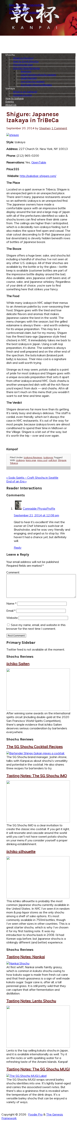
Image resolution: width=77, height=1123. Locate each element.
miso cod (42, 460)
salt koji (52, 460)
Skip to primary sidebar (24, 12)
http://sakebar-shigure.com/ (38, 176)
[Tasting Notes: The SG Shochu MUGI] (26, 1076)
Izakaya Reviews (33, 457)
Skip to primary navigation (26, 5)
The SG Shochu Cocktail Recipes (34, 746)
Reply (17, 547)
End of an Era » (16, 481)
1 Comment (59, 128)
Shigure (62, 460)
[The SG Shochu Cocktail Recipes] (35, 753)
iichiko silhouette (21, 851)
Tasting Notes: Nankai (25, 956)
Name (11, 603)
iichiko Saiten (18, 663)
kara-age (31, 460)
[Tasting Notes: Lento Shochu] (38, 1047)
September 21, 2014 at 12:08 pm (36, 515)
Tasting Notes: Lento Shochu (31, 1000)
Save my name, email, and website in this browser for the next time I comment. (36, 626)
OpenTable (38, 162)
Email (11, 610)
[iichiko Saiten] (38, 709)
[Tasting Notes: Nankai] (17, 963)
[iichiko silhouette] (38, 897)
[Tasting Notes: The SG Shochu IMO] (38, 821)
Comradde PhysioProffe (39, 508)
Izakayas (48, 457)
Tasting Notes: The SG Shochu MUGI (38, 1069)
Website (12, 618)
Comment (12, 572)
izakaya (20, 460)
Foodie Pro (35, 1114)
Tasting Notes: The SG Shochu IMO (36, 775)
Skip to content (19, 9)
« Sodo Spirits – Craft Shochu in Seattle (32, 477)
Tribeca (14, 463)
